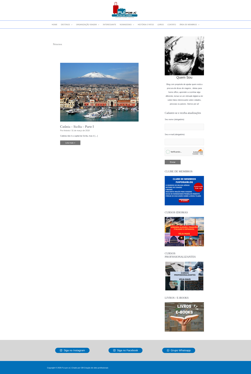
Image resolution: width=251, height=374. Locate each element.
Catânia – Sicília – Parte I (77, 126)
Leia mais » (70, 143)
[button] (71, 24)
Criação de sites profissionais (96, 368)
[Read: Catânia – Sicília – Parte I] (99, 92)
